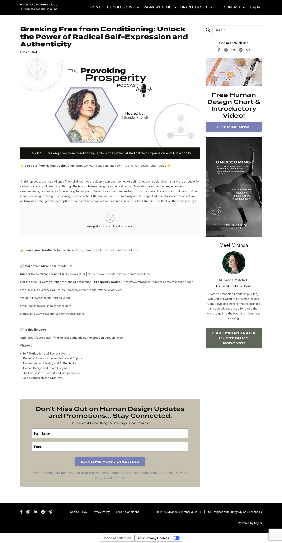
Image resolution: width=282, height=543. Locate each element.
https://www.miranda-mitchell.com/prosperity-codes (158, 282)
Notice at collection (116, 538)
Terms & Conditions (126, 512)
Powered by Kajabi (250, 523)
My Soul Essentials (250, 512)
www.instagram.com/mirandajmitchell (60, 313)
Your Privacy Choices (153, 538)
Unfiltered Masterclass (35, 337)
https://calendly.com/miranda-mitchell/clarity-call (90, 290)
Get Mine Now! (234, 127)
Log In (255, 7)
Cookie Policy (78, 512)
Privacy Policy (101, 512)
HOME (95, 7)
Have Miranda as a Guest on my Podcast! (233, 338)
